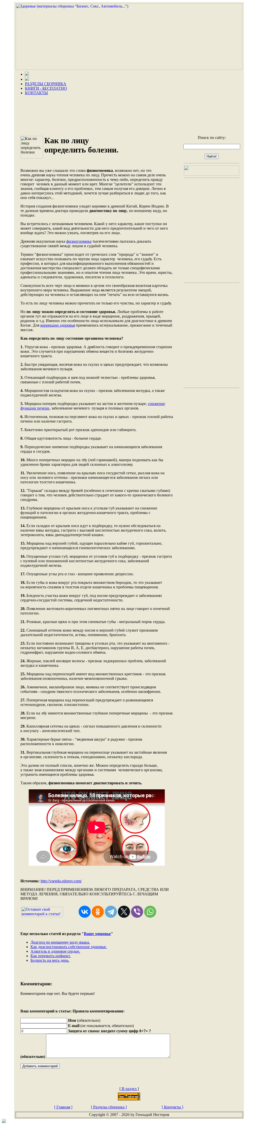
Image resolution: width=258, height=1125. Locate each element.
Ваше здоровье (97, 934)
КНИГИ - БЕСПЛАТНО (46, 88)
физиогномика (78, 241)
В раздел (129, 1089)
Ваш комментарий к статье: (46, 1011)
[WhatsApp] (150, 912)
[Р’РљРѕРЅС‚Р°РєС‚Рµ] (85, 912)
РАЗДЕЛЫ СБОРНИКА (45, 84)
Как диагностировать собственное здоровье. (68, 947)
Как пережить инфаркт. (50, 956)
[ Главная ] (63, 1107)
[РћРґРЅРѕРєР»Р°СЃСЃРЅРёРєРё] (98, 912)
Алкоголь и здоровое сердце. (55, 951)
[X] (124, 912)
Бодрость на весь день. (49, 960)
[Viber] (137, 912)
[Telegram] (111, 912)
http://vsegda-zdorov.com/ (61, 881)
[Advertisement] (129, 113)
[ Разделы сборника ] (109, 1107)
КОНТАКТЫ (36, 93)
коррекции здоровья (57, 325)
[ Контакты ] (172, 1107)
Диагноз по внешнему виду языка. (60, 942)
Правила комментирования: (98, 1011)
